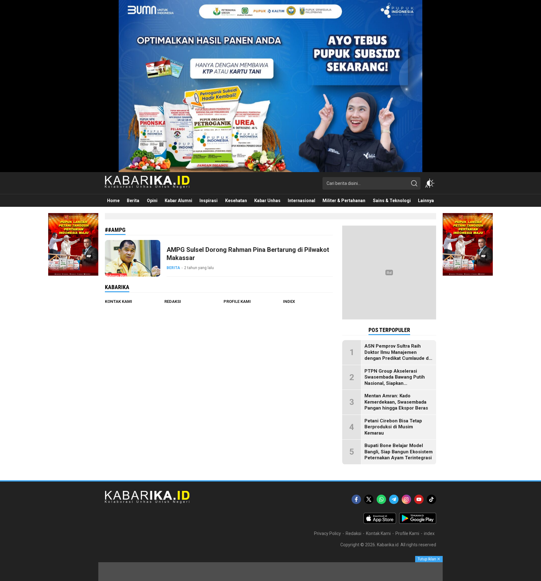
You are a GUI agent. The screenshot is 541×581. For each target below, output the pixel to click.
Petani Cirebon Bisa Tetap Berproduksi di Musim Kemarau (393, 427)
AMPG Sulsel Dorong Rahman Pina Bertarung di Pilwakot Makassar (248, 254)
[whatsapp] (381, 499)
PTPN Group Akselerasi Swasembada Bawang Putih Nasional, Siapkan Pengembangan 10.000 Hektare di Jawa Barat (394, 383)
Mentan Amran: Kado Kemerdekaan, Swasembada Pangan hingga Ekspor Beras (396, 402)
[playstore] (417, 522)
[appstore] (379, 522)
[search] (414, 183)
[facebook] (356, 499)
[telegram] (394, 499)
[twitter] (369, 499)
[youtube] (419, 499)
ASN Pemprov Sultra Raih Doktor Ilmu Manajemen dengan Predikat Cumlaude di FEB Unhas (397, 355)
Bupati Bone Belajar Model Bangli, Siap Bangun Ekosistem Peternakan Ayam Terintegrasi (398, 452)
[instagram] (406, 499)
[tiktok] (431, 499)
